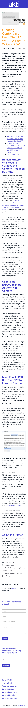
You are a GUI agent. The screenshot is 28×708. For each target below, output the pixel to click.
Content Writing (7, 680)
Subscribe (6, 665)
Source (14, 453)
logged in (14, 588)
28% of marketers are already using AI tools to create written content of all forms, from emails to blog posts (13, 205)
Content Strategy (8, 689)
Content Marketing (9, 695)
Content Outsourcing (9, 698)
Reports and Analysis (9, 686)
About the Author (13, 155)
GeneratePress (21, 705)
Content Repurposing (9, 692)
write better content (13, 505)
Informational (9, 562)
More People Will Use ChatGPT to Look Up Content (14, 150)
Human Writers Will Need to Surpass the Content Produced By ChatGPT (15, 139)
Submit (5, 638)
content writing (10, 565)
